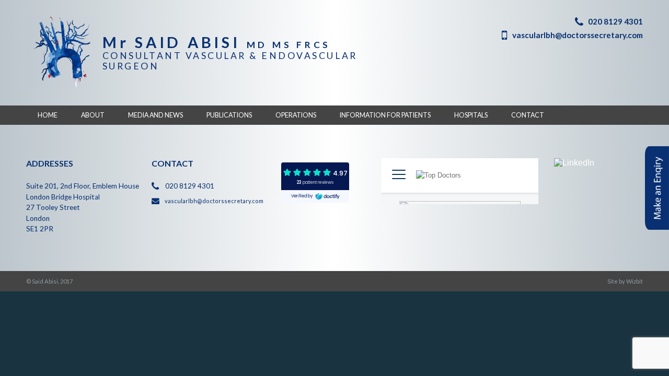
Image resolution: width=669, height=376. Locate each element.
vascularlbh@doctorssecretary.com (577, 35)
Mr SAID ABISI (216, 42)
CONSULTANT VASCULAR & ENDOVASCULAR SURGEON (229, 60)
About (93, 115)
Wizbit (634, 281)
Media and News (155, 115)
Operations (295, 115)
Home (47, 115)
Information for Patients (385, 115)
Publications (229, 115)
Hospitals (471, 115)
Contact (527, 115)
